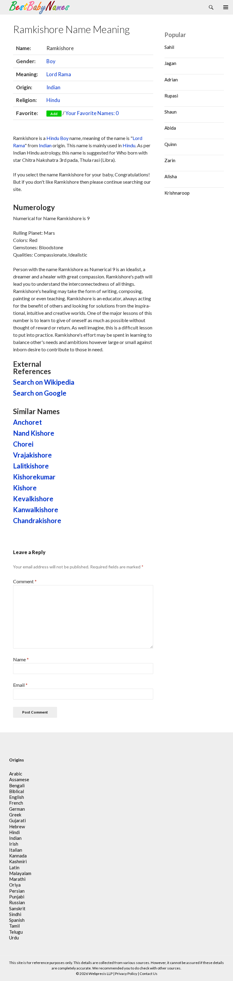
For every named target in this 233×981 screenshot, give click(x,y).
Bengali (17, 785)
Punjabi (16, 896)
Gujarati (17, 820)
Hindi (14, 832)
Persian (17, 891)
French (16, 803)
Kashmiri (18, 861)
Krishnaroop (177, 193)
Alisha (170, 176)
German (17, 809)
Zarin (169, 160)
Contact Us (148, 973)
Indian (53, 87)
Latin (14, 867)
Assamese (19, 779)
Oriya (15, 884)
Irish (13, 843)
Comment (25, 581)
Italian (15, 850)
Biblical (16, 791)
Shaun (170, 111)
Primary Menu (225, 7)
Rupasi (171, 95)
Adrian (171, 79)
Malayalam (20, 873)
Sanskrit (17, 908)
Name (21, 659)
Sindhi (15, 914)
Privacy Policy (126, 973)
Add (53, 113)
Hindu (53, 100)
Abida (170, 128)
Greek (15, 814)
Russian (17, 902)
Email (20, 685)
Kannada (18, 855)
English (16, 797)
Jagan (170, 63)
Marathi (17, 879)
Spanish (17, 920)
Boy (51, 61)
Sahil (169, 47)
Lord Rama (58, 74)
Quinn (170, 144)
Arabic (15, 773)
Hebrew (17, 826)
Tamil (14, 925)
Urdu (14, 937)
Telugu (16, 932)
